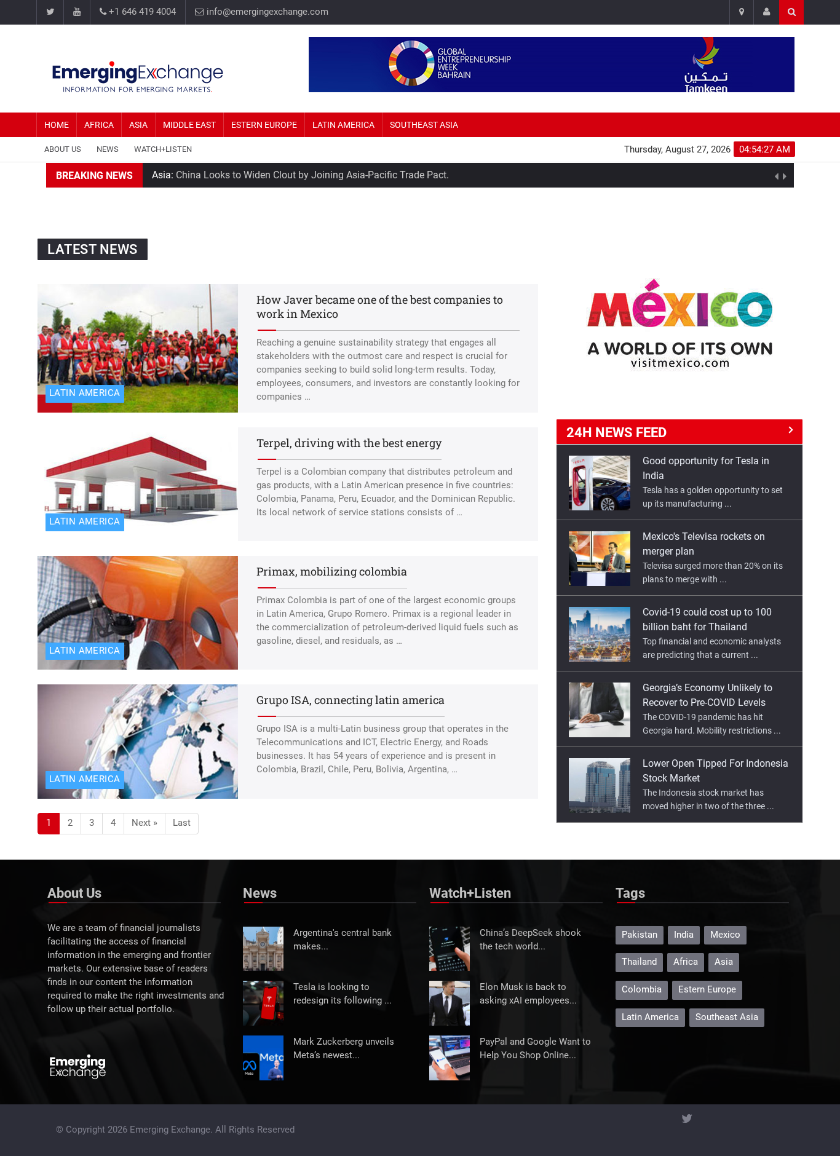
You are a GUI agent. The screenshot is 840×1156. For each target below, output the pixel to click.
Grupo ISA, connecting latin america (350, 699)
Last (182, 823)
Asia (138, 125)
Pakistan (639, 935)
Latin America (343, 125)
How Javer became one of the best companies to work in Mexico (379, 306)
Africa (99, 125)
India (684, 935)
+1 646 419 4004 (141, 12)
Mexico (725, 935)
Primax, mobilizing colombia (331, 571)
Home (56, 125)
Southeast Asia (424, 125)
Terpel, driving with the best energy (349, 442)
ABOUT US (62, 149)
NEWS (108, 149)
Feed (616, 432)
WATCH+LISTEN (163, 149)
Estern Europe (264, 125)
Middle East (189, 125)
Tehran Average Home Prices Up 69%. (287, 175)
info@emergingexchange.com (266, 12)
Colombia (642, 989)
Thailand (639, 962)
